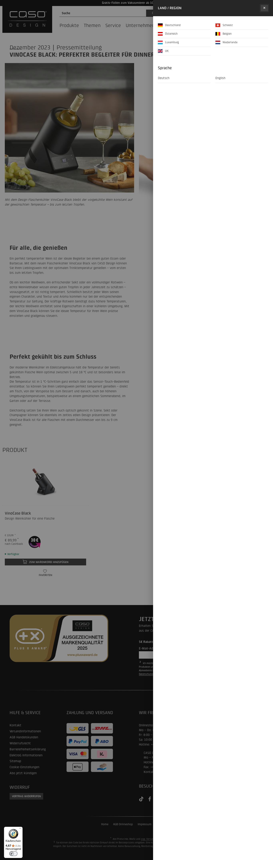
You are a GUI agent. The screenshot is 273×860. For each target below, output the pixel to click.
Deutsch (163, 78)
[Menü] (20, 829)
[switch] (13, 853)
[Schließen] (264, 8)
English (220, 78)
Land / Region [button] (169, 8)
